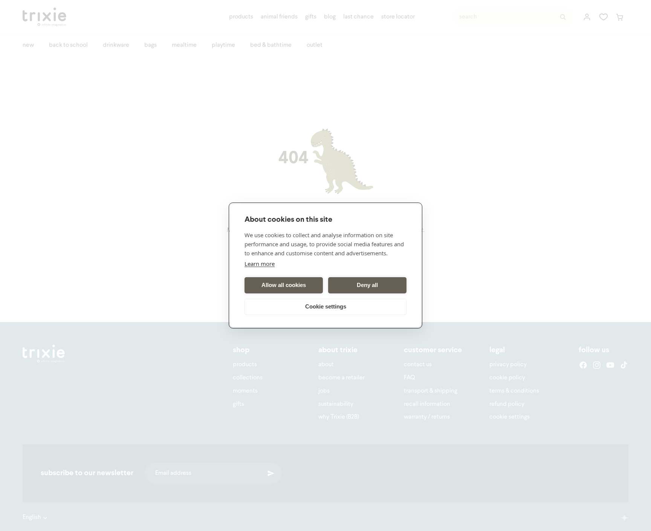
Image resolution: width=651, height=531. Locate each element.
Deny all (367, 285)
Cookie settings (325, 307)
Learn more (260, 263)
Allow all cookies (283, 285)
